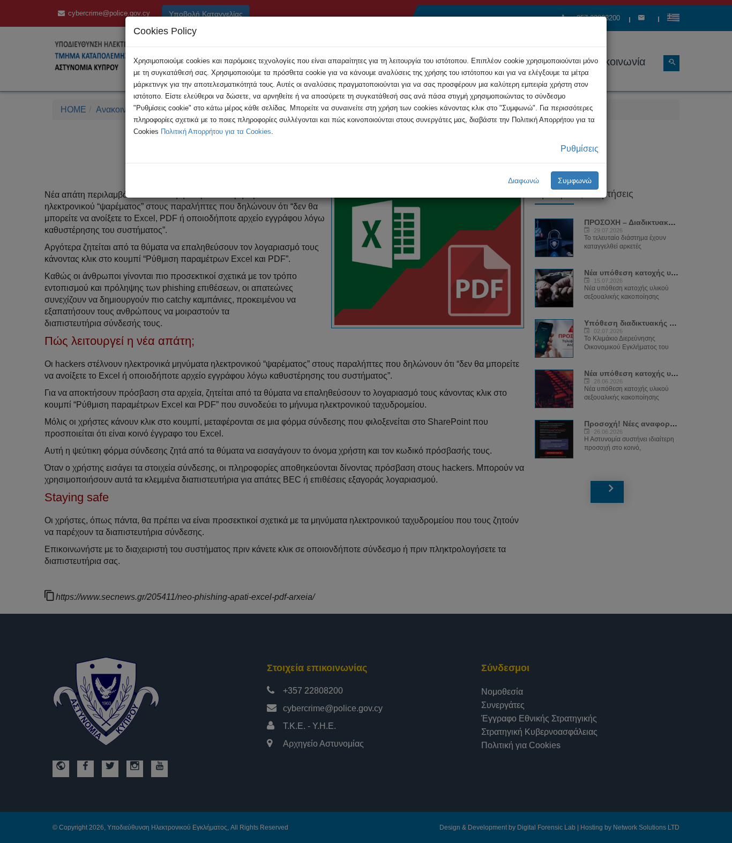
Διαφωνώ (523, 180)
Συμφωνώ (575, 180)
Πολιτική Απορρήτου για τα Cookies (216, 131)
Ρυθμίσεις (580, 148)
